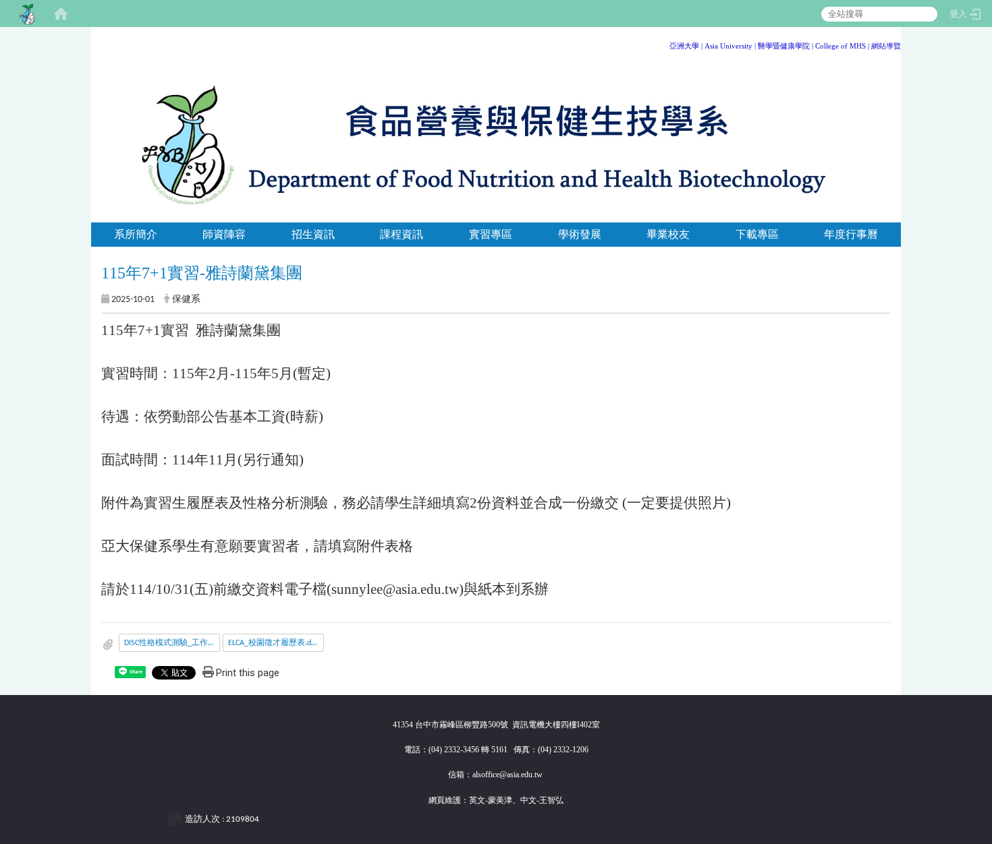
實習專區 (490, 234)
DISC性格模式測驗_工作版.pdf (172, 643)
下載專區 (757, 234)
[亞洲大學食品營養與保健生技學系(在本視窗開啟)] (496, 142)
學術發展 (579, 234)
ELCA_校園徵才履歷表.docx (275, 643)
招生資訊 (313, 234)
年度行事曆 (851, 234)
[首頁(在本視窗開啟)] (61, 13)
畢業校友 (668, 234)
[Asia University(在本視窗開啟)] (703, 46)
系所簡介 (135, 234)
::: (896, 43)
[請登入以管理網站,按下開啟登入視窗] (27, 13)
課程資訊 (401, 234)
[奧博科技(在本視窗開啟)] (176, 819)
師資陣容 (224, 234)
